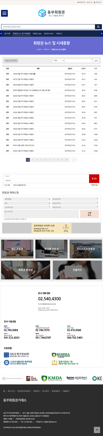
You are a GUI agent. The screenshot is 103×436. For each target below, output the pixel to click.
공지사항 (7, 34)
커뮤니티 (46, 49)
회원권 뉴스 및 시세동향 (21, 34)
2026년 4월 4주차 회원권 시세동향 (23, 112)
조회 (95, 68)
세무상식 (59, 34)
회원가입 (98, 2)
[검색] (98, 26)
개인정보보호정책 (23, 391)
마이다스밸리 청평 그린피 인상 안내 (23, 145)
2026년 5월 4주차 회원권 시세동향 (23, 96)
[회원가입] (94, 185)
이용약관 (36, 391)
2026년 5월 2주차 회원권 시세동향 (23, 107)
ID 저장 (8, 185)
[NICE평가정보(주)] (28, 356)
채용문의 (66, 391)
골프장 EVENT (48, 34)
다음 (71, 160)
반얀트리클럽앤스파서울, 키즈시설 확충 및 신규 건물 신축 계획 (31, 90)
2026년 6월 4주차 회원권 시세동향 (23, 85)
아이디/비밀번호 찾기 (19, 185)
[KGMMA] (75, 356)
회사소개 (11, 391)
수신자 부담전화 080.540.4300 (47, 304)
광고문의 (45, 391)
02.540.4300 (49, 299)
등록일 (83, 68)
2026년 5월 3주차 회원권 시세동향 (23, 101)
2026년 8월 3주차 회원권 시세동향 (23, 74)
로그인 (90, 2)
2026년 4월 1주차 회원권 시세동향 (23, 123)
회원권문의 (56, 391)
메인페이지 (82, 2)
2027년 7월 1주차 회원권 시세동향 (23, 79)
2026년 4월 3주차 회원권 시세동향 (23, 118)
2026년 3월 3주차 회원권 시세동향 (23, 129)
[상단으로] (97, 430)
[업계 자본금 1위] (75, 363)
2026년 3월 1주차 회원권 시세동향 (23, 134)
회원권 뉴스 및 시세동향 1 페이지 (51, 13)
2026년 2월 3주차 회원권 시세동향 (23, 140)
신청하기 (89, 214)
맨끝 (75, 160)
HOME (39, 49)
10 (66, 160)
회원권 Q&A (37, 34)
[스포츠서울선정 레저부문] (28, 363)
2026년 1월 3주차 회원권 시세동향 (23, 151)
